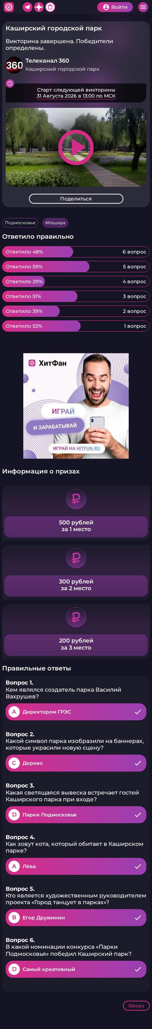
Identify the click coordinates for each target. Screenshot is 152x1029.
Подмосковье (20, 222)
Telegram (28, 7)
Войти (119, 7)
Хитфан (9, 7)
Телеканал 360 (47, 60)
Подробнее (76, 93)
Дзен (39, 7)
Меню (143, 7)
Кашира (56, 222)
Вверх (136, 1005)
